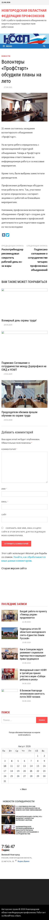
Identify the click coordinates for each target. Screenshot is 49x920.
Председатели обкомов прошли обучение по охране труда (19, 414)
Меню (9, 46)
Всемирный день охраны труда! (18, 320)
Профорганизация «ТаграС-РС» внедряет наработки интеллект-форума (29, 818)
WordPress (9, 915)
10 (5, 765)
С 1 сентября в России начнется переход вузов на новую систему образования (29, 808)
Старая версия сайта (14, 568)
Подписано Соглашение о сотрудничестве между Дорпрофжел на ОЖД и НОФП (23, 366)
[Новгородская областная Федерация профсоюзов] (24, 38)
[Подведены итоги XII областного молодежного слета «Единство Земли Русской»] (9, 629)
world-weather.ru (24, 735)
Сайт (3, 514)
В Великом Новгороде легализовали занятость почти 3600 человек (32, 693)
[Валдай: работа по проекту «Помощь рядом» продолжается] (9, 611)
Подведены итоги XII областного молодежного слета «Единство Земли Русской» (33, 633)
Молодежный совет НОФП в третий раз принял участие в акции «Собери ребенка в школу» (33, 675)
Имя (4, 489)
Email (4, 501)
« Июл (23, 789)
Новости (5, 56)
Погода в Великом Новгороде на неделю (24, 732)
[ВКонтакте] (3, 235)
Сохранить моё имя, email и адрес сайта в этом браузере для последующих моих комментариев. (23, 532)
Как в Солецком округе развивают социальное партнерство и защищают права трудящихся (33, 654)
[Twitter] (7, 235)
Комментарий (9, 449)
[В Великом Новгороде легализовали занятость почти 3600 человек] (9, 690)
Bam (18, 915)
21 (31, 771)
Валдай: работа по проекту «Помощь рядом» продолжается (33, 614)
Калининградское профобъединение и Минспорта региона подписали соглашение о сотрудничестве (27, 830)
